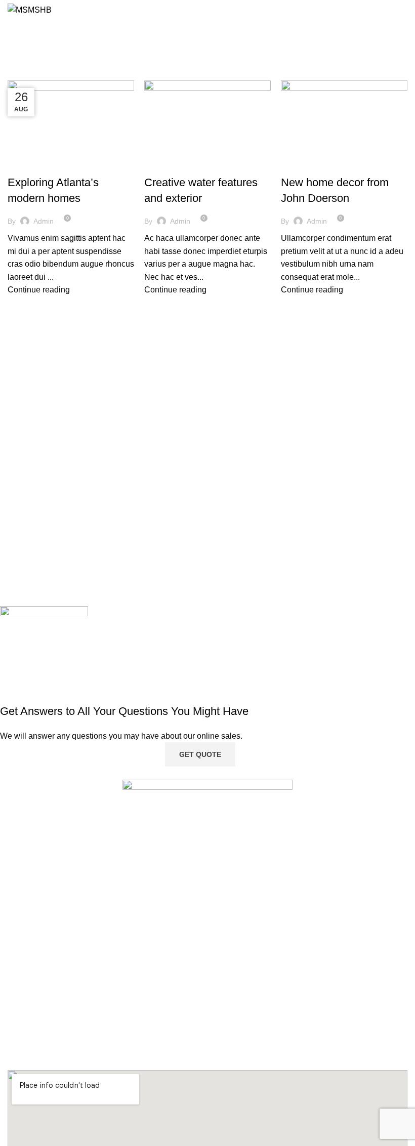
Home (16, 74)
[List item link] (207, 933)
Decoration (33, 164)
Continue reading (39, 289)
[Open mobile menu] (403, 10)
